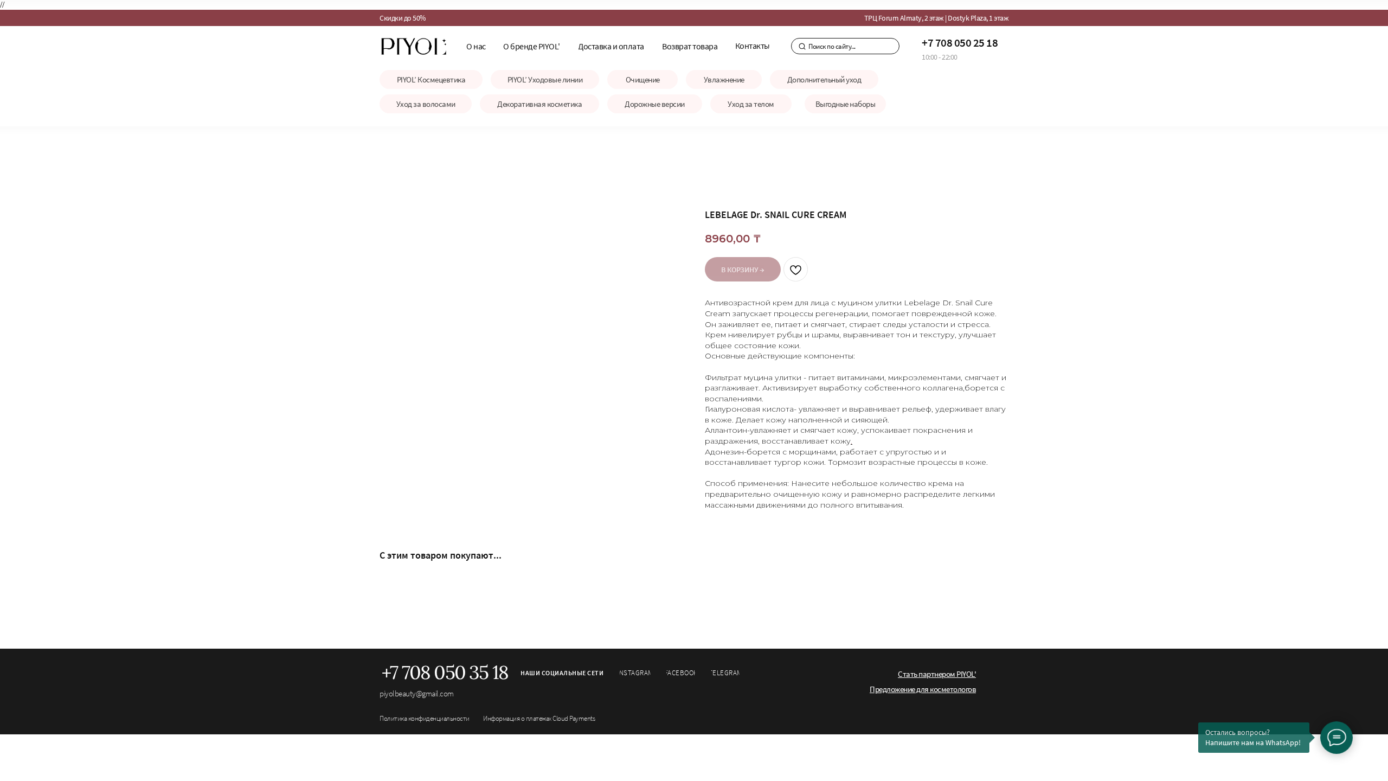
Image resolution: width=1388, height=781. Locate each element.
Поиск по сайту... (832, 46)
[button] (690, 46)
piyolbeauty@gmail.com (417, 693)
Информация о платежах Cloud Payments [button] (539, 718)
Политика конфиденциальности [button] (425, 718)
